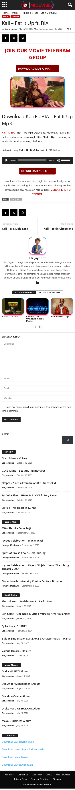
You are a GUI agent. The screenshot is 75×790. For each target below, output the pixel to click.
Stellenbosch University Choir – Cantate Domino (32, 581)
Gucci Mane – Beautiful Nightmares (24, 470)
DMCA (49, 774)
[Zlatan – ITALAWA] (13, 306)
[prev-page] (35, 327)
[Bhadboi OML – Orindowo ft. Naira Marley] (37, 306)
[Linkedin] (37, 283)
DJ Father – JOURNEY (14, 626)
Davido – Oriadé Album (16, 696)
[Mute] (58, 160)
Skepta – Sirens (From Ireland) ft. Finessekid (29, 483)
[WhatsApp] (22, 38)
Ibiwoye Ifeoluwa (10, 545)
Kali (4, 132)
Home (5, 12)
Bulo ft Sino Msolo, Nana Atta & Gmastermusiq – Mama (36, 638)
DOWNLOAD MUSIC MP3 (34, 68)
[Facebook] (5, 38)
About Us (9, 774)
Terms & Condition (40, 779)
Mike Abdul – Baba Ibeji (16, 528)
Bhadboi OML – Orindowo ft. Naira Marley (35, 318)
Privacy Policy (20, 779)
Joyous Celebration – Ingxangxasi (22, 540)
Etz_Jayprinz (11, 29)
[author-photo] (37, 245)
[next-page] (40, 327)
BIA (12, 132)
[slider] (66, 160)
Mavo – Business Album (16, 721)
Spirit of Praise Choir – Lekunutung (24, 553)
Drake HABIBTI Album (15, 671)
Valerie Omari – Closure (16, 651)
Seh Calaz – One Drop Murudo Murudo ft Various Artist (36, 613)
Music (15, 12)
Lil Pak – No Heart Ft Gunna (19, 507)
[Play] (6, 160)
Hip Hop (26, 12)
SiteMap (57, 779)
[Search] (67, 440)
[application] (37, 160)
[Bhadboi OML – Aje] (62, 306)
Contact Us (23, 774)
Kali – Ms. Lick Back (15, 228)
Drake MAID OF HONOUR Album (21, 708)
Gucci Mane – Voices (14, 458)
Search (5, 433)
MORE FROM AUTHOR (49, 292)
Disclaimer (37, 774)
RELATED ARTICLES (24, 292)
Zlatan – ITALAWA (10, 316)
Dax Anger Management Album (21, 683)
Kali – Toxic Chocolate (58, 228)
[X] (13, 38)
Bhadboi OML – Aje (60, 316)
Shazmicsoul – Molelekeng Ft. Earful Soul (27, 601)
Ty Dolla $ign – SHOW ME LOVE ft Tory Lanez (29, 495)
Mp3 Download (63, 774)
